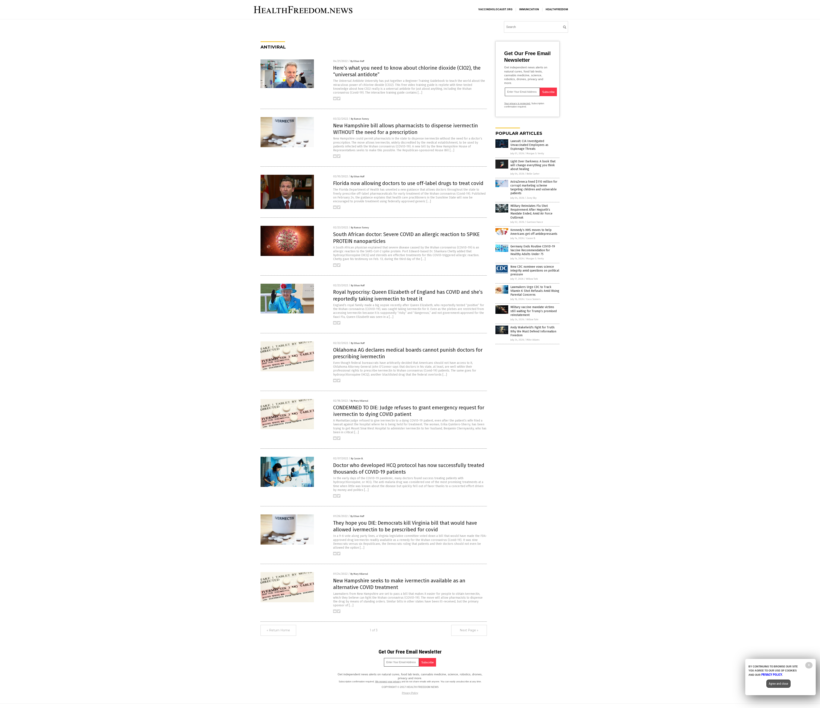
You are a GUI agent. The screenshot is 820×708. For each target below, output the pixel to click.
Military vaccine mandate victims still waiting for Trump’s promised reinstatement (533, 311)
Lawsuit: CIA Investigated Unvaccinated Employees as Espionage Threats (529, 145)
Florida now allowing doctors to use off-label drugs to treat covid (408, 183)
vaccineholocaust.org (495, 9)
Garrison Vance (535, 222)
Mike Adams (532, 339)
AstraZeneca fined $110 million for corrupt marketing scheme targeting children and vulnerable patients (533, 187)
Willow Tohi (532, 279)
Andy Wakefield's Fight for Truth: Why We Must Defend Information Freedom (533, 331)
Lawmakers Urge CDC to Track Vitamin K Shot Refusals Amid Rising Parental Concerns (534, 291)
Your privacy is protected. (517, 103)
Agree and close (778, 683)
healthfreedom (557, 9)
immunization (529, 9)
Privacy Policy (410, 693)
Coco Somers (533, 299)
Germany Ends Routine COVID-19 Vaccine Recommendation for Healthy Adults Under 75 (532, 250)
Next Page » (469, 630)
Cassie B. (531, 238)
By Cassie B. (357, 458)
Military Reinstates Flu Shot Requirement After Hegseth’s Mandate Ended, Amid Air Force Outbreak (531, 211)
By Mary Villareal (359, 401)
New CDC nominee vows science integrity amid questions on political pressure (534, 270)
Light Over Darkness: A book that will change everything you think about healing (532, 165)
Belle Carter (533, 173)
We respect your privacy (388, 681)
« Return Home (278, 630)
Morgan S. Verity (535, 153)
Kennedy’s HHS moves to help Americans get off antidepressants (533, 232)
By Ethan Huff (357, 61)
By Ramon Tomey (360, 119)
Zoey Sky (531, 198)
